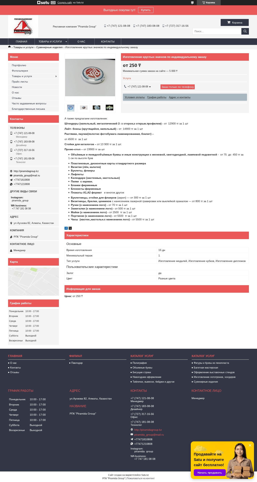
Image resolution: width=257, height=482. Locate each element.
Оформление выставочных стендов (214, 372)
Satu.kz (145, 475)
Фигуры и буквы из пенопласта (211, 363)
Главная (21, 41)
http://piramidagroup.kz (26, 171)
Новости (17, 87)
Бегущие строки (142, 372)
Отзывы (16, 97)
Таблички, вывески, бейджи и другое (153, 381)
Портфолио (19, 65)
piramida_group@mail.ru (27, 175)
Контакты (108, 41)
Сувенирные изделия (49, 47)
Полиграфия (140, 363)
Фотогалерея (20, 70)
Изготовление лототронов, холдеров (215, 377)
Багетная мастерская (206, 367)
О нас (81, 41)
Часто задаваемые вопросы (29, 103)
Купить (146, 10)
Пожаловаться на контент (141, 478)
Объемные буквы (142, 367)
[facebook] (66, 228)
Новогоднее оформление (147, 377)
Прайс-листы (20, 81)
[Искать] (245, 31)
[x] (70, 228)
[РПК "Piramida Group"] (23, 36)
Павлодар (77, 363)
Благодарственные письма (28, 108)
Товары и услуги (50, 41)
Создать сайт (65, 2)
